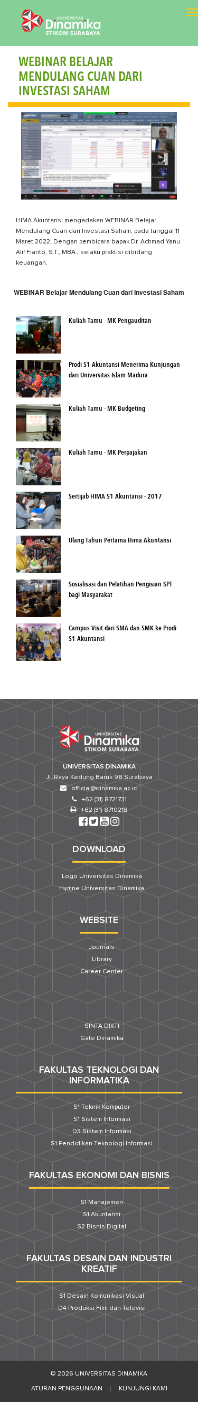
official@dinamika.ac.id (104, 788)
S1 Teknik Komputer (101, 1107)
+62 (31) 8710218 (104, 810)
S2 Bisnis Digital (101, 1227)
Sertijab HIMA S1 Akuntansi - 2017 (115, 496)
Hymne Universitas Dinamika (101, 888)
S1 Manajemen (101, 1202)
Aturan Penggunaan (66, 1389)
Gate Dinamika (102, 1038)
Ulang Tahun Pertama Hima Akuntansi (120, 540)
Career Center (101, 972)
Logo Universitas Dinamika (102, 876)
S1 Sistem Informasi (101, 1119)
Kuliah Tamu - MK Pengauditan (110, 321)
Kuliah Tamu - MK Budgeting (107, 408)
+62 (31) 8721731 (104, 800)
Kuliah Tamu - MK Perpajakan (108, 452)
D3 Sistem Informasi (101, 1131)
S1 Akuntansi (101, 1214)
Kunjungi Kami (143, 1389)
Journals (102, 947)
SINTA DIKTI (101, 1026)
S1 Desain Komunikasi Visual (101, 1296)
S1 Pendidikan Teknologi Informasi (102, 1144)
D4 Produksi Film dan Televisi (102, 1308)
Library (102, 959)
